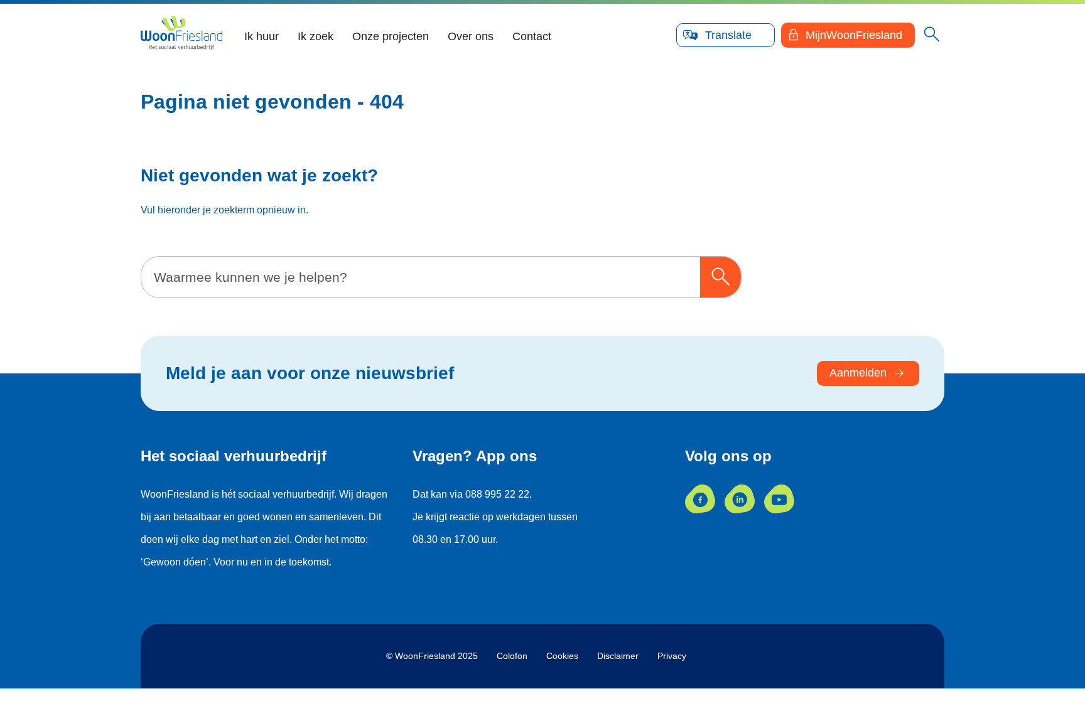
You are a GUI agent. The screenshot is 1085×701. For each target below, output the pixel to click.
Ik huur (261, 36)
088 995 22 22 (497, 494)
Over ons (471, 36)
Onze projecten (390, 36)
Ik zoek (315, 36)
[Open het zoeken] (931, 35)
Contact (531, 36)
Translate (728, 35)
